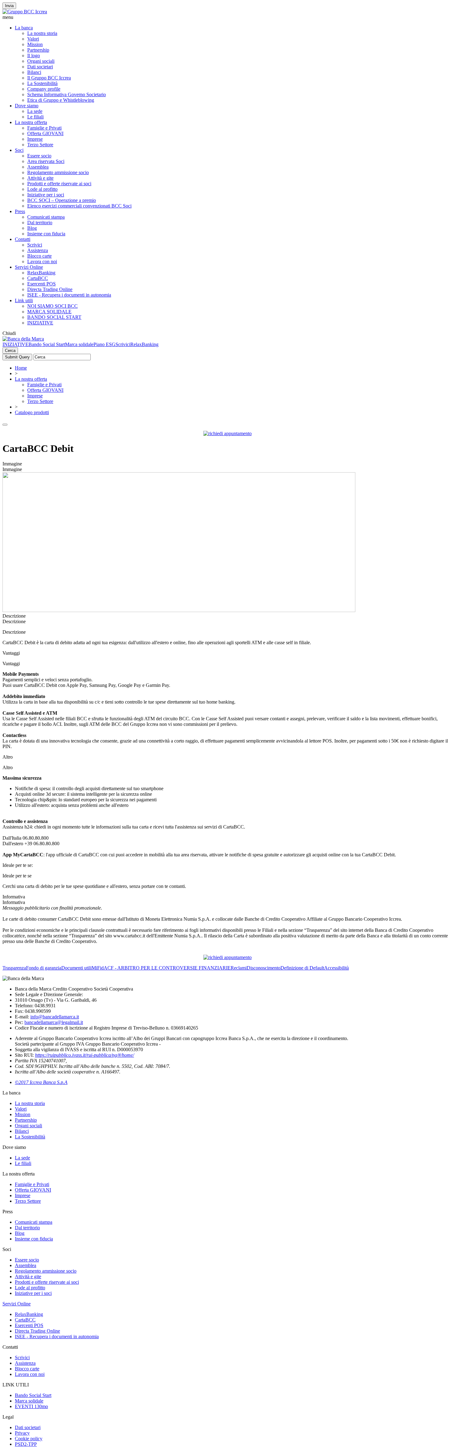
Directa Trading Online (49, 289)
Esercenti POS (41, 283)
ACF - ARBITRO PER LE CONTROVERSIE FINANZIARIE (167, 967)
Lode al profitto (42, 189)
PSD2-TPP (26, 1444)
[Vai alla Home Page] (23, 338)
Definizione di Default (302, 967)
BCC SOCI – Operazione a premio (61, 200)
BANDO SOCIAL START (54, 317)
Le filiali (35, 116)
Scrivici (34, 244)
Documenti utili (76, 967)
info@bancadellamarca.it (54, 1016)
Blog (32, 228)
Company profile (43, 89)
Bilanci (34, 72)
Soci (19, 150)
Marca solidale (79, 344)
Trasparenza (14, 967)
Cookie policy (28, 1438)
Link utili (24, 300)
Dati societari (40, 66)
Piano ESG (104, 344)
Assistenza (37, 250)
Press (20, 211)
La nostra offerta (31, 122)
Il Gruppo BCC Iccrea (49, 77)
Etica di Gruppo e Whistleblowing (60, 100)
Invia (9, 5)
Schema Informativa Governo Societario (66, 94)
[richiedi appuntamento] (227, 433)
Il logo (33, 55)
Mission (35, 44)
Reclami (239, 967)
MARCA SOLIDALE (49, 311)
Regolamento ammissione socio (58, 172)
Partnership (38, 50)
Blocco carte (39, 256)
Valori (33, 38)
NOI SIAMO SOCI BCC (52, 306)
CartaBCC (37, 278)
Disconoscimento (263, 967)
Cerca (10, 350)
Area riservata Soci (45, 161)
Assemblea (38, 166)
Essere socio (39, 155)
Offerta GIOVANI (45, 133)
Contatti (22, 239)
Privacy (22, 1433)
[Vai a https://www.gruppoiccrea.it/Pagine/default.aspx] (24, 11)
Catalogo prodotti (32, 412)
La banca (24, 27)
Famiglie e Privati (44, 128)
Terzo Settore (40, 144)
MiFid (98, 967)
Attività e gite (40, 178)
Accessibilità (336, 967)
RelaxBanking (41, 272)
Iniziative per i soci (45, 194)
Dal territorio (39, 222)
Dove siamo (26, 105)
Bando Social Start (46, 344)
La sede (34, 111)
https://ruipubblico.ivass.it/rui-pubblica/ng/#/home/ (84, 1055)
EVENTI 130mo (31, 1406)
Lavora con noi (42, 261)
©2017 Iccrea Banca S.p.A (41, 1082)
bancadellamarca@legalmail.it (53, 1022)
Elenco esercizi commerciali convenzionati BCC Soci (79, 205)
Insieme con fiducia (46, 233)
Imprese (35, 139)
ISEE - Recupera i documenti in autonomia (69, 295)
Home (21, 367)
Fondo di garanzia (43, 967)
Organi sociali (40, 61)
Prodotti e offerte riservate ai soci (59, 183)
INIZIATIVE (40, 322)
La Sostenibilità (42, 83)
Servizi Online (29, 267)
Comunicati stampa (46, 217)
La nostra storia (42, 33)
